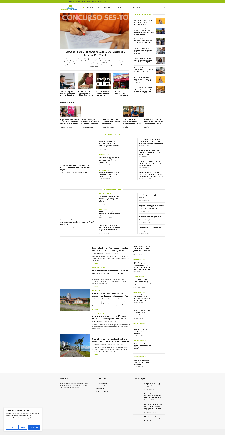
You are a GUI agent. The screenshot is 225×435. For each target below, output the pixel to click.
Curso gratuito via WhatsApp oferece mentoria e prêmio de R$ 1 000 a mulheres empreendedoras (132, 121)
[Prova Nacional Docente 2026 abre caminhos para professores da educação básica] (159, 247)
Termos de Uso (139, 432)
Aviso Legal (149, 432)
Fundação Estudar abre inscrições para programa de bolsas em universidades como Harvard (111, 121)
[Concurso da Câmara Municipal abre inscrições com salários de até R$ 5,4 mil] (138, 385)
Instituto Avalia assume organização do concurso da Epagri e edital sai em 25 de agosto (110, 294)
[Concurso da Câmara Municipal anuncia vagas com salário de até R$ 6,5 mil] (160, 70)
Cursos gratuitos (108, 7)
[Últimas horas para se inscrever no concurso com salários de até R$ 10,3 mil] (159, 280)
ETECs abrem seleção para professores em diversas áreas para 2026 (109, 213)
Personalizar (12, 427)
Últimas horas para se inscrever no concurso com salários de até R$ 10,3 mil (142, 282)
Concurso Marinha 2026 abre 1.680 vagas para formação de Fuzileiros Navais (109, 174)
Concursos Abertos (93, 7)
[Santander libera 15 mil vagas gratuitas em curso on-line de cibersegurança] (75, 254)
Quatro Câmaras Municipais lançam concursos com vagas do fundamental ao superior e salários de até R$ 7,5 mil (143, 90)
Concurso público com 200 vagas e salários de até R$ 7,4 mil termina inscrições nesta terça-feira (85, 93)
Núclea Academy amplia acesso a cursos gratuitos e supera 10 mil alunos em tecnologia (90, 121)
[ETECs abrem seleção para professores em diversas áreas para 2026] (129, 212)
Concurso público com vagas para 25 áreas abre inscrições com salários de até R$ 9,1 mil (142, 361)
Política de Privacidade (126, 432)
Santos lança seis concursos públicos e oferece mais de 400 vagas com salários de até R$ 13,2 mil (151, 207)
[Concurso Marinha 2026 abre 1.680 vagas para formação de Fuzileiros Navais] (129, 173)
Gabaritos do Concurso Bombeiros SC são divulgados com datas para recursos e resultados (121, 93)
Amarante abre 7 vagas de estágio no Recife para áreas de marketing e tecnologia (151, 229)
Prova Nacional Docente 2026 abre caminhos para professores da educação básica (141, 249)
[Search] (164, 7)
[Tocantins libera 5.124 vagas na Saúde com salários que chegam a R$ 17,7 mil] (94, 31)
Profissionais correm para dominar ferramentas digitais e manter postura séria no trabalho (109, 228)
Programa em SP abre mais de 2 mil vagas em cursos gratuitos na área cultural (69, 121)
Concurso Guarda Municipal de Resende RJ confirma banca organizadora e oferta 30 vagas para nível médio (144, 31)
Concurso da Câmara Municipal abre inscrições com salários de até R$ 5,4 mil (154, 385)
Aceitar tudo (34, 427)
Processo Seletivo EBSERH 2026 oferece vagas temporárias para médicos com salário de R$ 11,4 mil (151, 141)
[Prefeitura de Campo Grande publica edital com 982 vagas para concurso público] (159, 343)
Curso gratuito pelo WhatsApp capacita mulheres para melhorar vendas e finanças (141, 297)
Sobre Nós (108, 432)
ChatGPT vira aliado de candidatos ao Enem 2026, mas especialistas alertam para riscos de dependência (109, 317)
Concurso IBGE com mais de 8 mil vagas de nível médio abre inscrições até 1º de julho (143, 40)
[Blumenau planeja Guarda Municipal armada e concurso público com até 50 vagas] (78, 150)
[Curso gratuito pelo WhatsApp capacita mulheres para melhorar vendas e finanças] (159, 295)
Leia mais (95, 263)
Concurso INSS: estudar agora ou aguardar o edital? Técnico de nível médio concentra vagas (154, 121)
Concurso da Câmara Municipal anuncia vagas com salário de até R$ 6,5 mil (143, 69)
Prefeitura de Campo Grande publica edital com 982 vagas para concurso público (142, 345)
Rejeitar (22, 427)
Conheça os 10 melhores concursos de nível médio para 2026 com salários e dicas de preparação (143, 51)
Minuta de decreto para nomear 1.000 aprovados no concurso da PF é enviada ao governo (103, 93)
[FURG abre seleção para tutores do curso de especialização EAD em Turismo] (67, 81)
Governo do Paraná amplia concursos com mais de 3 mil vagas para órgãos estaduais (153, 395)
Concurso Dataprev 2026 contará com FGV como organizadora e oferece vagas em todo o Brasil (109, 144)
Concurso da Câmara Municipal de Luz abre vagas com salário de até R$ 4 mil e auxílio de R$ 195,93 (143, 21)
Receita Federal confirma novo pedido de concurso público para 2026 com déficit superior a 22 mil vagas (151, 174)
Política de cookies (159, 432)
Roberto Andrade (98, 253)
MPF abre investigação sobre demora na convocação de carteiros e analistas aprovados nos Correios (110, 271)
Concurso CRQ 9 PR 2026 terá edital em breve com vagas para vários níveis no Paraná (151, 163)
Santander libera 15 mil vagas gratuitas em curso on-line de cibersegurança (110, 249)
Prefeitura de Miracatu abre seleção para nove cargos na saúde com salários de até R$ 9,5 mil (77, 222)
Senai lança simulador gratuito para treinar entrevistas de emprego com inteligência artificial (154, 407)
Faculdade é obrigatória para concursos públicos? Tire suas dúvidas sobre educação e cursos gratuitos (141, 329)
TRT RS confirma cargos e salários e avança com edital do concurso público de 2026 (151, 152)
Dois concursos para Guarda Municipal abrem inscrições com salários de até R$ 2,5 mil (143, 60)
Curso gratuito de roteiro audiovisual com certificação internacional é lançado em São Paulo (142, 313)
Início (82, 7)
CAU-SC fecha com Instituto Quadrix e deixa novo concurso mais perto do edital (111, 340)
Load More (94, 363)
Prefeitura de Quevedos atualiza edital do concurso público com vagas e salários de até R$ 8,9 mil (144, 80)
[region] (23, 419)
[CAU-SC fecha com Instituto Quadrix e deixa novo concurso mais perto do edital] (75, 345)
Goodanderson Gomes (66, 127)
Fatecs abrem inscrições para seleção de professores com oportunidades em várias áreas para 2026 (109, 199)
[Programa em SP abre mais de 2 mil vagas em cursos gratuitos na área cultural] (70, 111)
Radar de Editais (123, 7)
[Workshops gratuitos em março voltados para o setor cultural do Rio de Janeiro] (138, 419)
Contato (115, 432)
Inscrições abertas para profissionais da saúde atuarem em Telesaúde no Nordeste (151, 196)
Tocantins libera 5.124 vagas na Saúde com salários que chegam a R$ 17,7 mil (94, 53)
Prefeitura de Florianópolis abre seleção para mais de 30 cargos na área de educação (150, 218)
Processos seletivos (138, 7)
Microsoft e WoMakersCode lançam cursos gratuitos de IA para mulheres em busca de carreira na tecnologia (141, 265)
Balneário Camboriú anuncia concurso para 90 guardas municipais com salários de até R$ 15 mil (109, 159)
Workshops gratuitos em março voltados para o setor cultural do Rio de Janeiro (154, 418)
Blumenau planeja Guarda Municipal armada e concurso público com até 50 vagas (88, 1)
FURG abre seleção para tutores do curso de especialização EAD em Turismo (67, 93)
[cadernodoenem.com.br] (68, 7)
